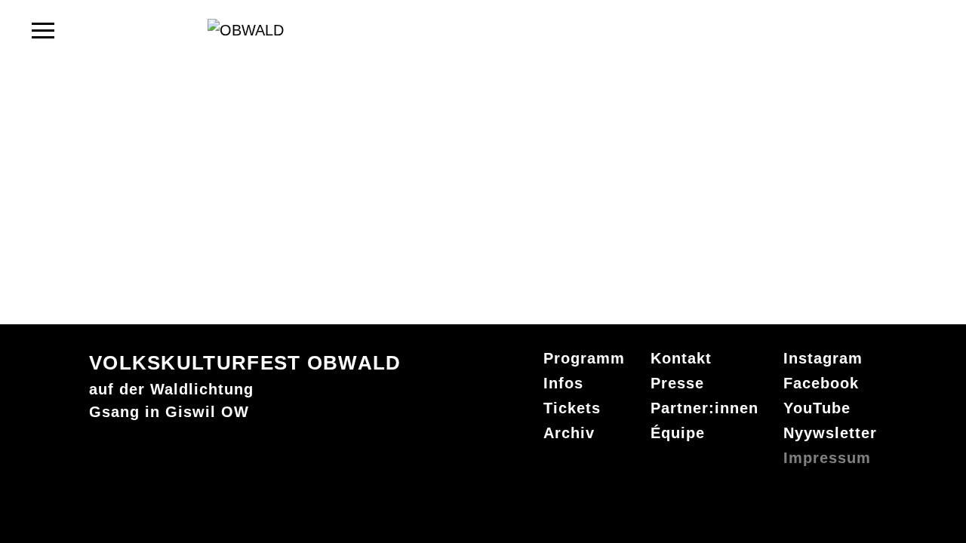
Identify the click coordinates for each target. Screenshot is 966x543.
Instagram (823, 358)
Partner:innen (704, 408)
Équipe (678, 433)
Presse (677, 383)
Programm (584, 358)
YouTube (817, 408)
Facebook (821, 383)
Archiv (569, 433)
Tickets (572, 408)
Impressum (827, 457)
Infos (563, 383)
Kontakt (681, 358)
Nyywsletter (830, 433)
